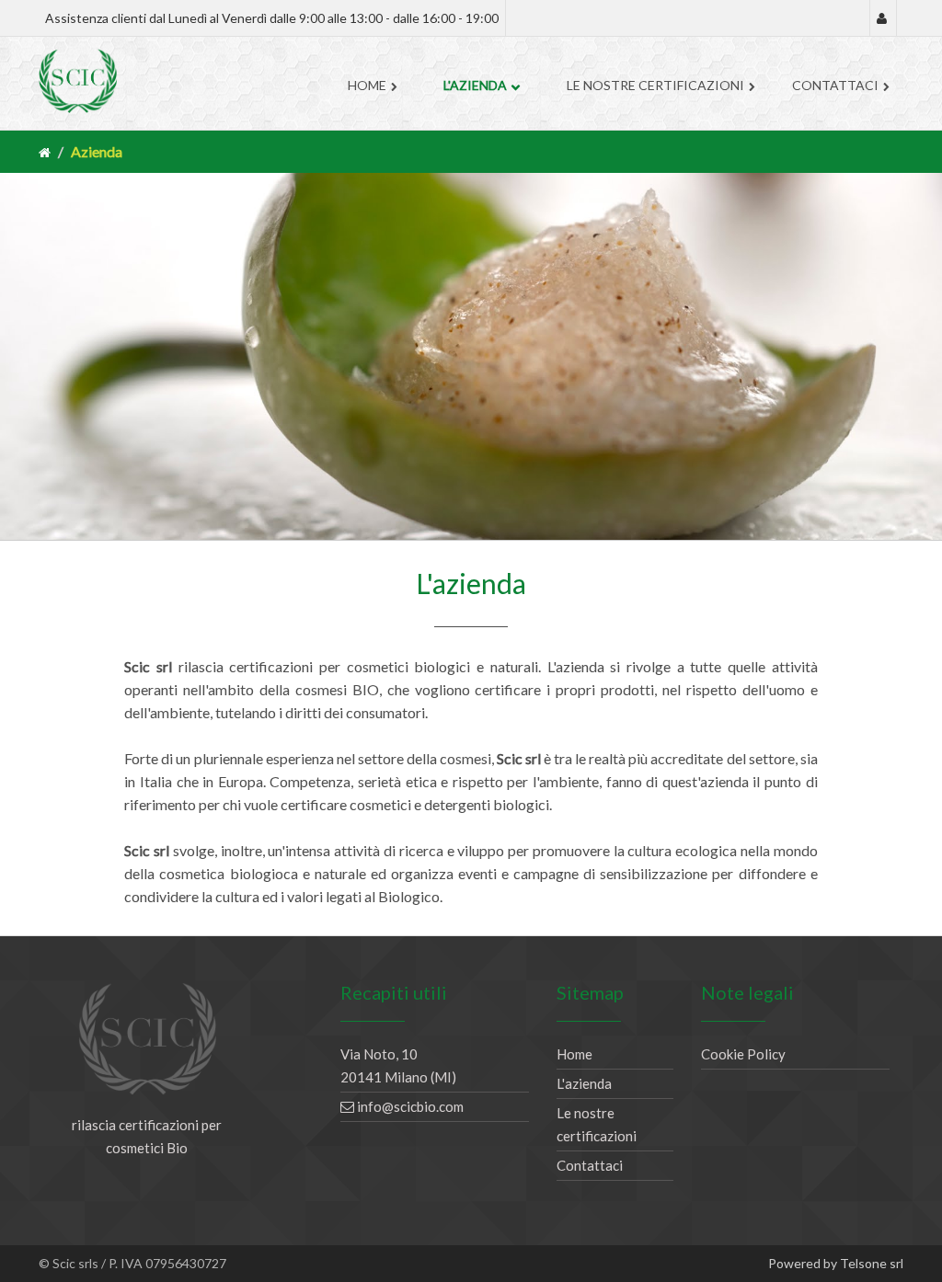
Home (367, 85)
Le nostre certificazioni (655, 85)
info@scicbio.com (409, 1106)
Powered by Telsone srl (835, 1263)
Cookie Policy (743, 1054)
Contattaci (835, 85)
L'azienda (475, 85)
